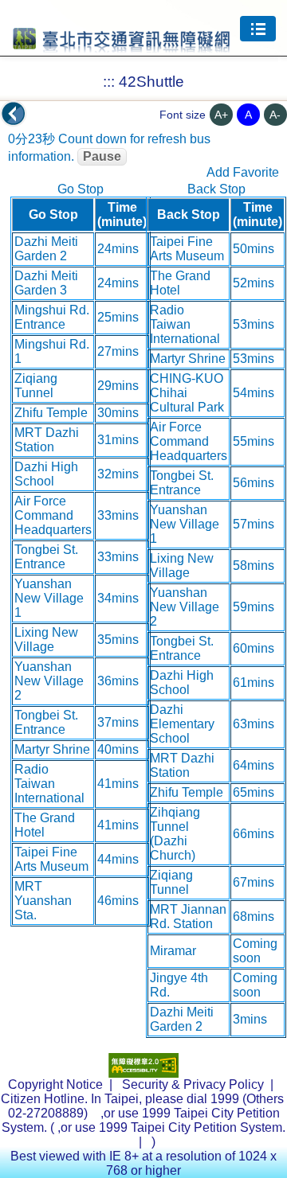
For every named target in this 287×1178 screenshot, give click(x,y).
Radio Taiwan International (49, 784)
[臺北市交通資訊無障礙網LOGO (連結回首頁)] (121, 45)
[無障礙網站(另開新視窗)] (143, 1073)
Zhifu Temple (51, 412)
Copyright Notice (55, 1084)
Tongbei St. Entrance (46, 557)
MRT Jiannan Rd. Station (188, 916)
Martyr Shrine (52, 749)
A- (275, 114)
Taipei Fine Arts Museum (51, 859)
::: (109, 81)
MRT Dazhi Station (46, 440)
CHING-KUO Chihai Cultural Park (187, 393)
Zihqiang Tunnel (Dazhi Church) (175, 833)
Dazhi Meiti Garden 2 (46, 249)
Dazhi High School (46, 474)
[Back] (13, 113)
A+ (221, 114)
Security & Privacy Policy (193, 1084)
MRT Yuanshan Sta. (43, 901)
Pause (102, 156)
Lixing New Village (46, 639)
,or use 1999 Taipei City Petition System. (171, 1127)
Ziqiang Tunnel (35, 386)
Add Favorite (242, 172)
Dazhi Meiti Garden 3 (46, 283)
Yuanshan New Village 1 (49, 598)
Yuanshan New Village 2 (49, 681)
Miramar (173, 951)
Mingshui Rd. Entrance (51, 317)
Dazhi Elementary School (182, 724)
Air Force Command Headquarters (53, 515)
